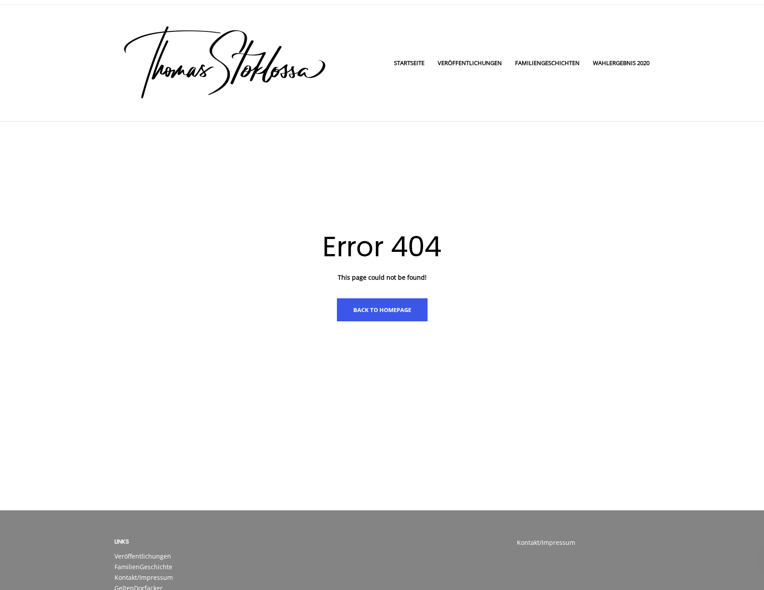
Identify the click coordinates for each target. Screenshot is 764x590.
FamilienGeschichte (143, 567)
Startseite (409, 63)
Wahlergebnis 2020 (621, 63)
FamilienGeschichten (547, 63)
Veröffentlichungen (470, 63)
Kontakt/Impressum (144, 577)
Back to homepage (382, 310)
